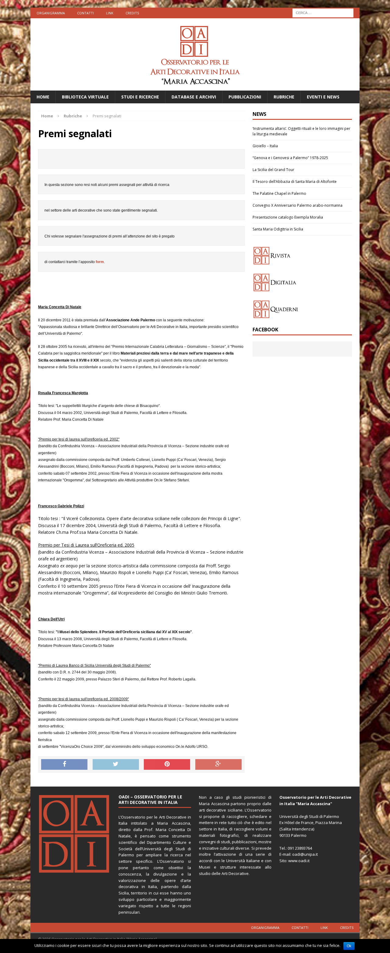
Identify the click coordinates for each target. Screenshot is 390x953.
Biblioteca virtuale (85, 97)
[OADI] (195, 54)
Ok (349, 946)
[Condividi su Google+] (218, 764)
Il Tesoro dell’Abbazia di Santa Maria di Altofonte (295, 181)
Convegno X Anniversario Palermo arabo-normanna (297, 205)
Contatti (85, 13)
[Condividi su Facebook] (64, 764)
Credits (132, 13)
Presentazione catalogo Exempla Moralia (288, 217)
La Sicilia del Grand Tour (273, 169)
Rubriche (284, 97)
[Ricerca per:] (322, 12)
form (100, 262)
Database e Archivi (194, 97)
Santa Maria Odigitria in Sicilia (278, 229)
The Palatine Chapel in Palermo (279, 193)
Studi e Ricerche (140, 97)
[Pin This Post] (167, 764)
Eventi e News (323, 97)
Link (109, 13)
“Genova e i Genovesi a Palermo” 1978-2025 (290, 157)
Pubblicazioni (245, 97)
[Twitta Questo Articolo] (116, 764)
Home (43, 97)
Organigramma (51, 13)
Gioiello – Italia (265, 145)
